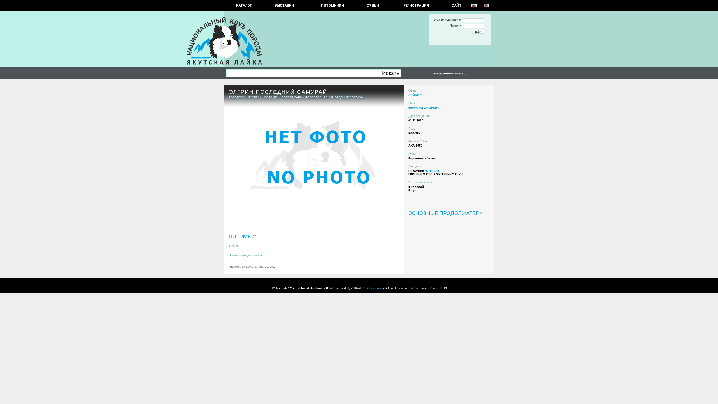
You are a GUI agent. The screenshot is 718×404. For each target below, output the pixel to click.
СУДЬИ (373, 6)
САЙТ (456, 6)
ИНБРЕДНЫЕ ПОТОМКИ (347, 97)
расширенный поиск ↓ (449, 73)
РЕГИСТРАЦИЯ (416, 6)
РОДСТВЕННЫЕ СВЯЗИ (245, 97)
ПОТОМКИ (271, 97)
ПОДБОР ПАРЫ (292, 97)
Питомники (332, 6)
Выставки (284, 6)
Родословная (316, 97)
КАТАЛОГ (244, 6)
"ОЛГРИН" (432, 171)
